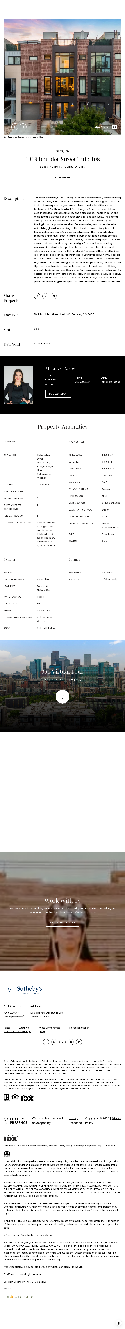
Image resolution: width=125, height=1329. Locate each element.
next (23, 126)
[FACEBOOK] (46, 1042)
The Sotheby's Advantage (17, 1031)
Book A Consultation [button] (63, 922)
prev (14, 126)
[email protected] (91, 1145)
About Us (24, 1027)
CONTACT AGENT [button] (58, 393)
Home (7, 1027)
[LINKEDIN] (62, 1042)
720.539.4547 (82, 381)
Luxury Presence (75, 1120)
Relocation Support (79, 1027)
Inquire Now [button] (62, 177)
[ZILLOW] (79, 1042)
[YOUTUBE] (71, 1042)
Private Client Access (49, 1027)
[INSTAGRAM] (54, 1042)
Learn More (84, 1088)
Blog (42, 1031)
